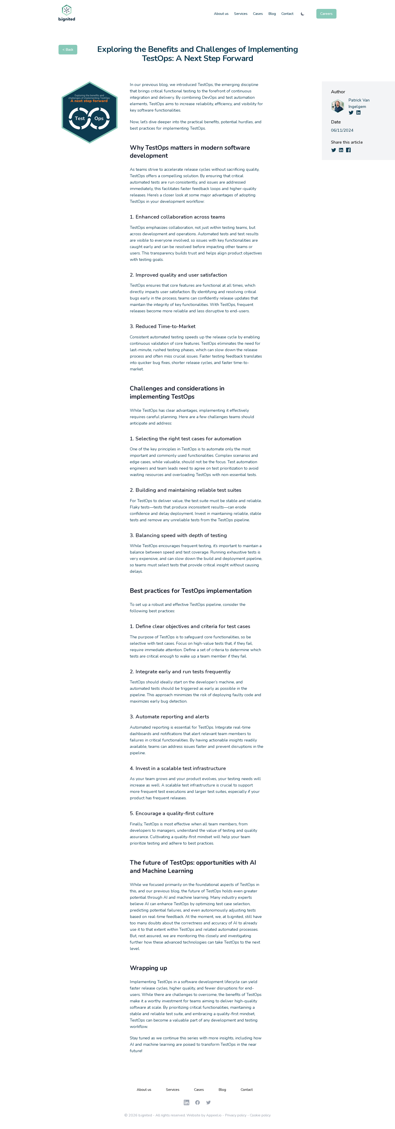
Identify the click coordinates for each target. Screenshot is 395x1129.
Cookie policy (260, 1115)
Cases (258, 13)
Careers (326, 13)
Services (241, 13)
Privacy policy (235, 1115)
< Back (67, 49)
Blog (272, 13)
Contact (287, 13)
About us (221, 13)
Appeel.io (214, 1115)
